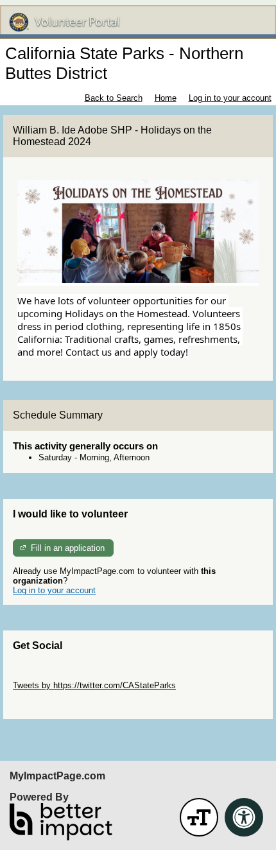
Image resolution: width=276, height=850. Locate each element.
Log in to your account (230, 98)
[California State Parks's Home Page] (138, 22)
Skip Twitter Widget (49, 676)
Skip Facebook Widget (55, 704)
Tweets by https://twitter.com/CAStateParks (94, 685)
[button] (199, 817)
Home (166, 98)
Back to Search (113, 98)
